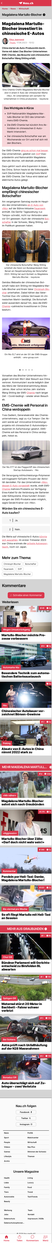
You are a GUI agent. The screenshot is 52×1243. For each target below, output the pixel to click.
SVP (38, 154)
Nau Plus (31, 1147)
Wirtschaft (24, 8)
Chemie (6, 306)
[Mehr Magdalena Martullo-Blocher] (26, 767)
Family (7, 1187)
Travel (30, 1192)
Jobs (6, 1214)
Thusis (12, 42)
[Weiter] (46, 342)
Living (30, 1178)
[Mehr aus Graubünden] (26, 928)
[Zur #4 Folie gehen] (29, 370)
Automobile (9, 1197)
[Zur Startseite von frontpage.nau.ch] (26, 3)
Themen (31, 1156)
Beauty (7, 1201)
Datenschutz (9, 1219)
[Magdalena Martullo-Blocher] (26, 14)
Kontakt (31, 1214)
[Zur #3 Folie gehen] (26, 370)
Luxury (31, 1182)
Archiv (7, 1161)
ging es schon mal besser (34, 150)
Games (7, 1152)
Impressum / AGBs (36, 1219)
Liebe (6, 1182)
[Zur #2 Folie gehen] (22, 370)
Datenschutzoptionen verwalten (14, 1223)
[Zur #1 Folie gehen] (19, 370)
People (7, 1142)
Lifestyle (7, 1156)
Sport (6, 1137)
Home (5, 8)
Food (30, 1187)
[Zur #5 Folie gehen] (32, 370)
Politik (30, 1133)
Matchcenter (33, 1137)
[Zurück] (1, 3)
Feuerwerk (39, 208)
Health (7, 1178)
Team (30, 1210)
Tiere (6, 1192)
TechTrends (33, 1197)
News (13, 8)
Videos (7, 1147)
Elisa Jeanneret (16, 39)
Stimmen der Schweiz (37, 1152)
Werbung (8, 1210)
